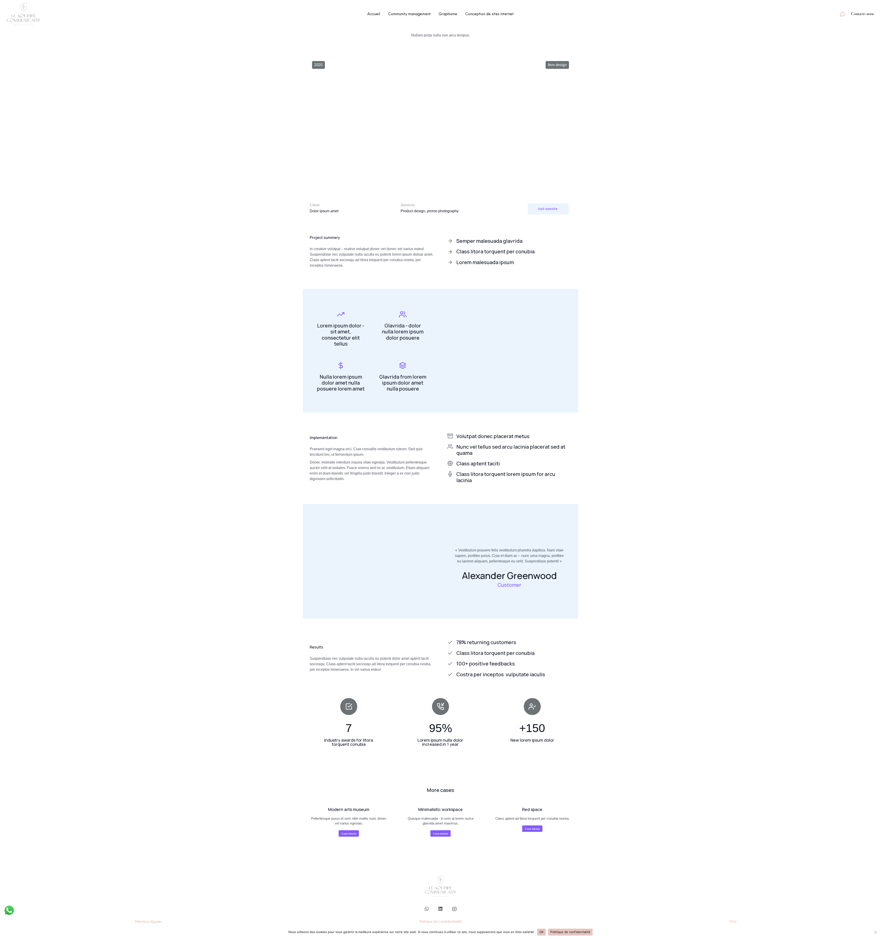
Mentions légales (148, 921)
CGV (732, 921)
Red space (532, 809)
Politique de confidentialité (440, 921)
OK (541, 932)
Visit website (548, 209)
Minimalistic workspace (440, 809)
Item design (557, 65)
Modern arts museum (348, 809)
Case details (348, 833)
